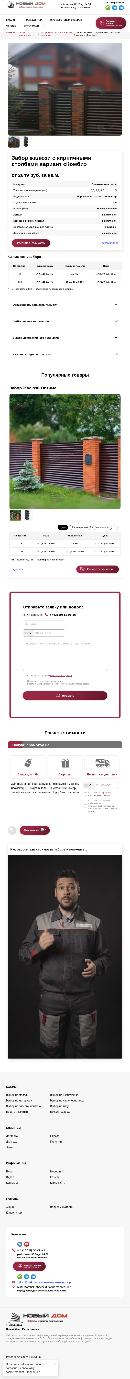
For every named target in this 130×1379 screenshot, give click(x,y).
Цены (63, 527)
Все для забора (60, 1111)
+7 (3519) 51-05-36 (114, 3)
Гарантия (56, 1141)
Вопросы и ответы (61, 1207)
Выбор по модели (17, 1095)
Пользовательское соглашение (25, 1365)
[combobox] (28, 633)
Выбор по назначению (64, 1095)
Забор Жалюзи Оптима (32, 388)
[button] (10, 375)
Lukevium (35, 1357)
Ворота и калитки (17, 1111)
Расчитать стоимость (100, 569)
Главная (10, 32)
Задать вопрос (109, 243)
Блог (9, 1171)
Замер (10, 1147)
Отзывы (11, 26)
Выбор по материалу (25, 33)
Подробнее (33, 1372)
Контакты (12, 1182)
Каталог (11, 20)
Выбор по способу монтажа (23, 1106)
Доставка (12, 1136)
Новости (55, 1171)
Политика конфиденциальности (26, 1361)
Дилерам (11, 1141)
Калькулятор (34, 20)
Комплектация (102, 527)
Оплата (54, 1136)
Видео (10, 1177)
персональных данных (61, 675)
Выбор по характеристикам (67, 1100)
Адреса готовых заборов (65, 20)
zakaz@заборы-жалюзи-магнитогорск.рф (45, 1282)
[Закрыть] (55, 1363)
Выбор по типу (59, 1106)
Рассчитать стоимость (31, 243)
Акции (10, 1207)
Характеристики (80, 527)
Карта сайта (57, 1182)
